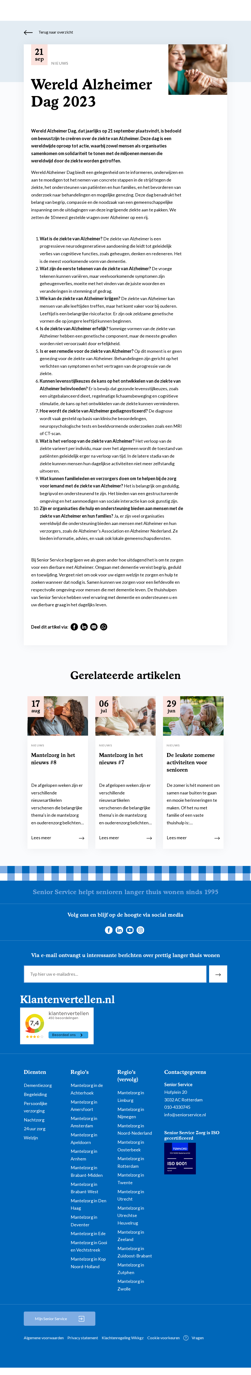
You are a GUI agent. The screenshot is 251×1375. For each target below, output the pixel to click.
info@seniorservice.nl (185, 1114)
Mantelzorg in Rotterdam (130, 1162)
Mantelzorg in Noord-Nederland (134, 1129)
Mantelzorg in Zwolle (130, 1284)
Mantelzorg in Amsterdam (84, 1122)
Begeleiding (35, 1094)
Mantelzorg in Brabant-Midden (87, 1171)
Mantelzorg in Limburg (130, 1096)
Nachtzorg (34, 1119)
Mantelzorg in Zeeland (130, 1235)
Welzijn (31, 1137)
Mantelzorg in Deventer (84, 1220)
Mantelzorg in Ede (88, 1233)
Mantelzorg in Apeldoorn (84, 1138)
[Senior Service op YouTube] (129, 929)
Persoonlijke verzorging (35, 1107)
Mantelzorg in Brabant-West (84, 1187)
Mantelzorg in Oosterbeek (130, 1145)
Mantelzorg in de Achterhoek (87, 1089)
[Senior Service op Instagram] (140, 929)
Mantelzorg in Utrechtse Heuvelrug (130, 1215)
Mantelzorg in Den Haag (88, 1204)
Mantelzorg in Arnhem (84, 1154)
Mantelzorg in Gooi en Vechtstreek (89, 1246)
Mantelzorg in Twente (130, 1178)
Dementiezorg (38, 1085)
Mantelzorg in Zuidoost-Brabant (134, 1252)
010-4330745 (177, 1107)
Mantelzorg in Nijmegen (130, 1113)
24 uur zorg (34, 1128)
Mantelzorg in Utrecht (130, 1195)
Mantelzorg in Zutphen (130, 1268)
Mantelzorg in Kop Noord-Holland (88, 1262)
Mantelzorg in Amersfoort (84, 1105)
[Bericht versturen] (218, 974)
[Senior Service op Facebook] (108, 929)
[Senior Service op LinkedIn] (119, 929)
